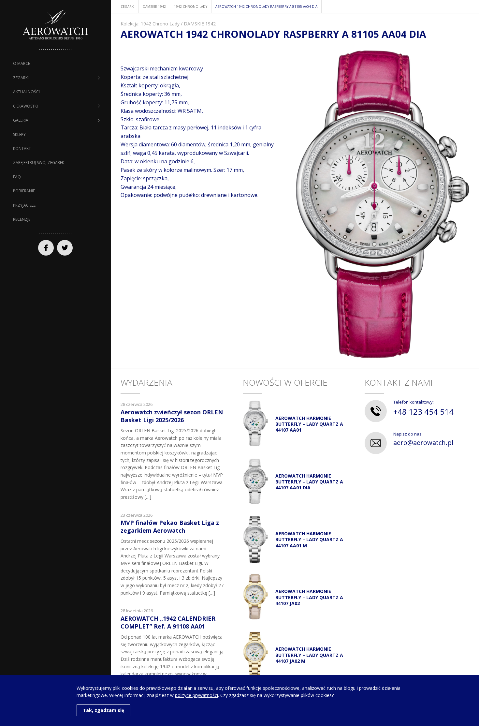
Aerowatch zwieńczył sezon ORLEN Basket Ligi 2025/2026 (172, 415)
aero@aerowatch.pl (423, 442)
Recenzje (21, 219)
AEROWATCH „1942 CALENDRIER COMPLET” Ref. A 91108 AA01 (168, 622)
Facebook (46, 248)
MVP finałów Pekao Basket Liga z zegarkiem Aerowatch (170, 526)
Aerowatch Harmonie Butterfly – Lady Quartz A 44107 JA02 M (309, 655)
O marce (21, 63)
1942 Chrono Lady (160, 24)
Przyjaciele (24, 205)
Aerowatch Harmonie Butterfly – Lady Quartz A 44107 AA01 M (309, 539)
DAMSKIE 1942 (200, 24)
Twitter (65, 248)
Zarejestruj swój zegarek (38, 162)
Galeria (20, 120)
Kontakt (22, 148)
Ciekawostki (25, 106)
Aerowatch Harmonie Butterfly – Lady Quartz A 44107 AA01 (309, 424)
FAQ (17, 177)
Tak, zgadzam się (103, 710)
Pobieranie (24, 191)
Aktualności (26, 92)
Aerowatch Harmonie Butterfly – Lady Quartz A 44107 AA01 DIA (309, 482)
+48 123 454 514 (423, 411)
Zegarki (21, 78)
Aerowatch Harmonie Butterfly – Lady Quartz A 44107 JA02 (309, 597)
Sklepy (19, 134)
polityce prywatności (196, 695)
